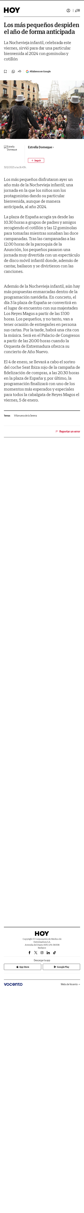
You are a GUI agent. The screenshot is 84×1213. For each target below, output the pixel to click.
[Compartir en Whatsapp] (13, 71)
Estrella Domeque (40, 147)
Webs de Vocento (69, 984)
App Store (24, 966)
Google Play (63, 966)
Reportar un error (69, 431)
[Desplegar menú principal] (77, 10)
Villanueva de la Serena (25, 415)
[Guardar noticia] (5, 71)
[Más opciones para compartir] (19, 71)
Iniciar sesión (68, 10)
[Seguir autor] (36, 160)
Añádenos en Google (40, 71)
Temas (7, 415)
